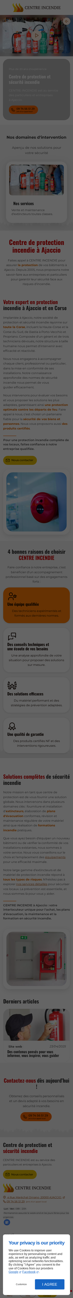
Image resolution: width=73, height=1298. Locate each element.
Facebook (29, 1271)
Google (13, 1271)
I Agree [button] (49, 1284)
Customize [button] (21, 1284)
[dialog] (36, 1264)
